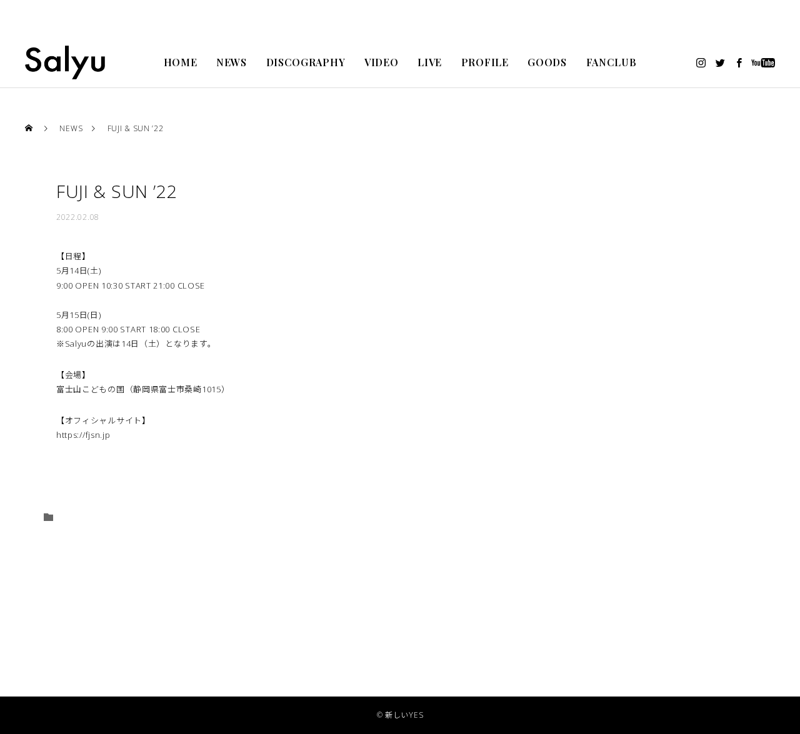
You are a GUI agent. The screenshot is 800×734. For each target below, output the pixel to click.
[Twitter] (720, 62)
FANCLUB (611, 62)
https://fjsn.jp (83, 434)
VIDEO (381, 62)
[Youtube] (763, 62)
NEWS (231, 62)
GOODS (547, 62)
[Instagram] (701, 62)
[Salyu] (65, 62)
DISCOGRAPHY (306, 62)
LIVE (430, 62)
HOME (181, 62)
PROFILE (485, 62)
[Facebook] (739, 62)
